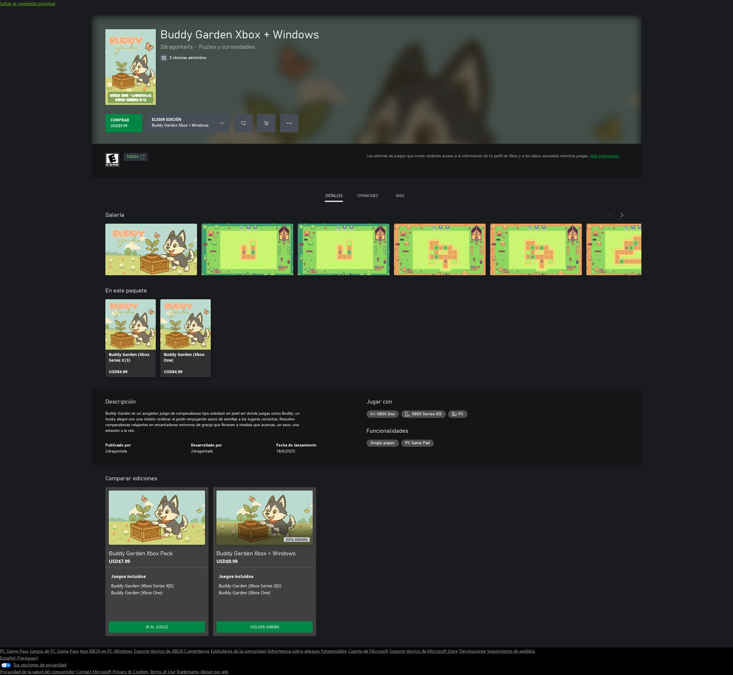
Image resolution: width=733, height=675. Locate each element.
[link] (130, 338)
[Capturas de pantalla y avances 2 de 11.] (247, 249)
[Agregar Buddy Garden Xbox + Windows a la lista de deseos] (243, 123)
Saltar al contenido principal (27, 3)
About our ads (214, 671)
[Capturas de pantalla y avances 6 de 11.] (632, 249)
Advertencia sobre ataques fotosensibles (307, 651)
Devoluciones (472, 651)
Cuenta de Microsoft (368, 651)
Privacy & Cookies (131, 671)
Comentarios (197, 651)
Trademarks (187, 671)
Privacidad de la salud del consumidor (37, 671)
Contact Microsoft (93, 671)
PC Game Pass (14, 651)
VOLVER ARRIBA (264, 626)
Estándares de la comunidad (238, 651)
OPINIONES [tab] (367, 195)
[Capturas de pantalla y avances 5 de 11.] (536, 249)
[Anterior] (610, 215)
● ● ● (289, 123)
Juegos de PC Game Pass (54, 651)
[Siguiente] (622, 215)
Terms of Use (162, 671)
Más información (604, 155)
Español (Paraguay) (19, 658)
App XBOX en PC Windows (106, 651)
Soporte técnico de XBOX (159, 651)
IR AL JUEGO (157, 626)
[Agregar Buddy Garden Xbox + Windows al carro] (266, 123)
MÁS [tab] (400, 195)
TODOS (133, 157)
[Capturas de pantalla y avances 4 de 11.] (440, 249)
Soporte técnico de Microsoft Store (423, 651)
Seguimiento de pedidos (511, 651)
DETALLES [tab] (334, 195)
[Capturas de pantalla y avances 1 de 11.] (151, 249)
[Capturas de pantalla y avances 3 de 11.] (343, 249)
